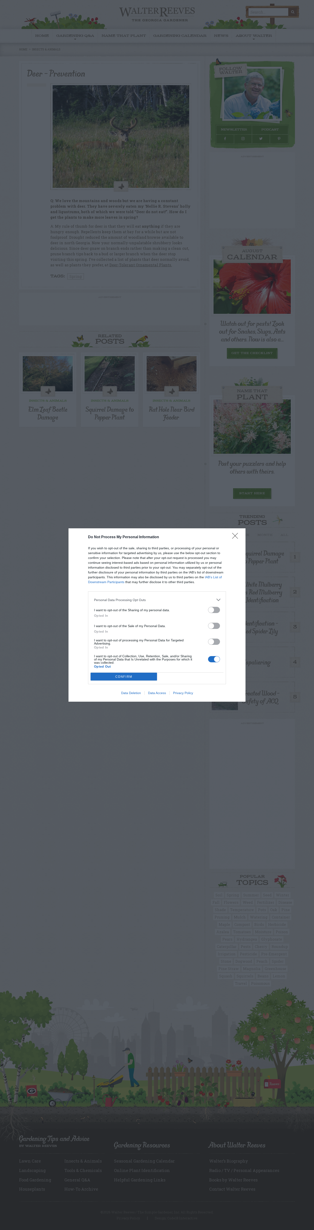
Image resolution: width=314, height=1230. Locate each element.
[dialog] (157, 615)
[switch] (214, 610)
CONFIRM (123, 676)
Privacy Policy (183, 693)
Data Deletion (131, 693)
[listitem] (157, 599)
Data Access (157, 693)
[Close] (236, 537)
